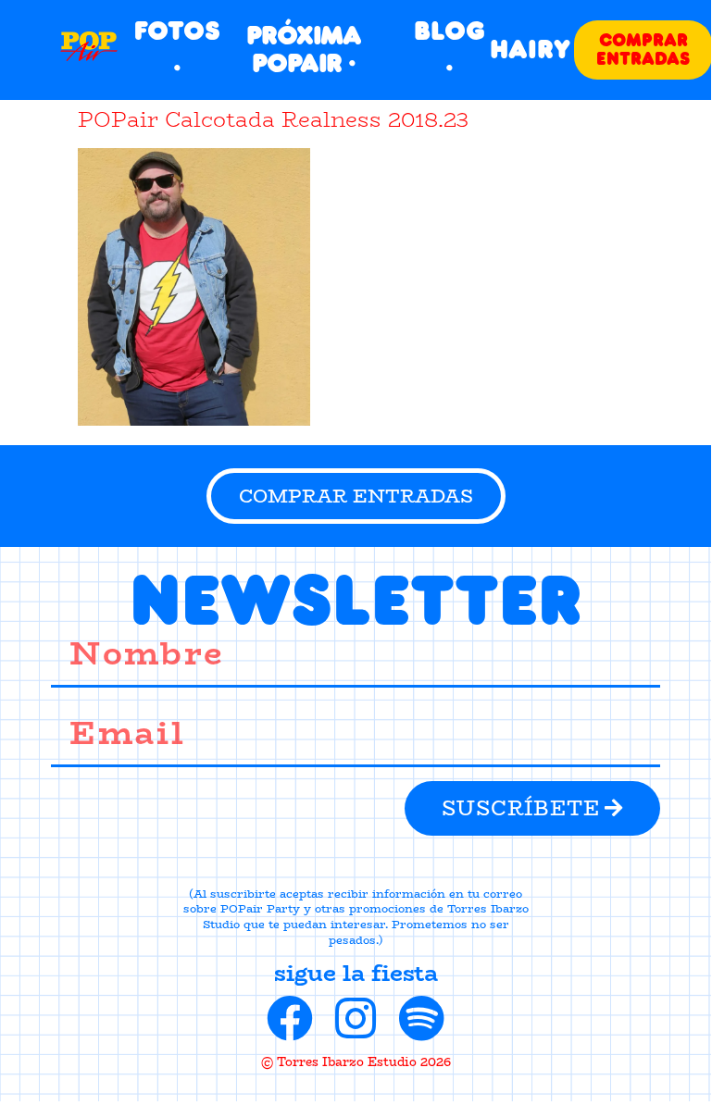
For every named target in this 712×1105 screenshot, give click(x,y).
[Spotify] (421, 1018)
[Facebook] (290, 1018)
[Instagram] (355, 1018)
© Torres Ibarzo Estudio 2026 (356, 1061)
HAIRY (530, 49)
